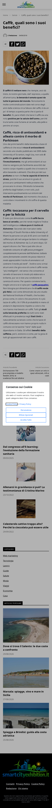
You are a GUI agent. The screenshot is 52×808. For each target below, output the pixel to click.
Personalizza (26, 410)
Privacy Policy (25, 404)
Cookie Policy (11, 404)
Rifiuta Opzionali (26, 415)
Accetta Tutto (25, 420)
